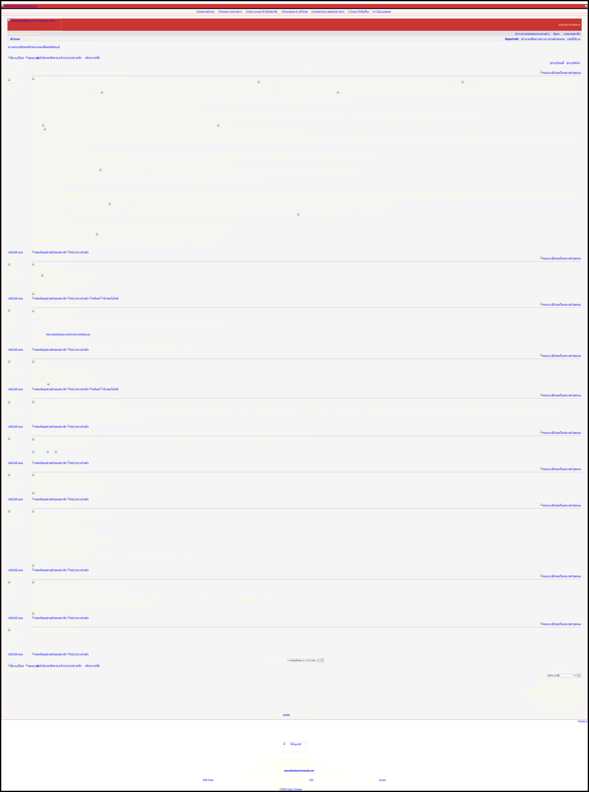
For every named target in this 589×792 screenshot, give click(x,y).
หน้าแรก (210, 11)
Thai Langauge (383, 11)
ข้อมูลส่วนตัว (512, 39)
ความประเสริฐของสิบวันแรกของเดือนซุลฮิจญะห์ (34, 47)
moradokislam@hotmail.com (299, 770)
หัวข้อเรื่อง (363, 11)
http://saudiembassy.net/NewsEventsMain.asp (68, 334)
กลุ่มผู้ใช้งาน (573, 39)
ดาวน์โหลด (302, 11)
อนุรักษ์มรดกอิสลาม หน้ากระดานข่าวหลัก (59, 57)
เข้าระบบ (15, 39)
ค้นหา (556, 33)
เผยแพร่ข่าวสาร (336, 11)
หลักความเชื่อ (92, 57)
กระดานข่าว (235, 11)
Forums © (583, 721)
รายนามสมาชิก (572, 33)
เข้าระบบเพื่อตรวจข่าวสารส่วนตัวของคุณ (543, 39)
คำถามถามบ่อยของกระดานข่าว (532, 33)
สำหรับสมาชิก (270, 11)
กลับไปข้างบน (15, 252)
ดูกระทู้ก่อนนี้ (557, 62)
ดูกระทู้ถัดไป (573, 62)
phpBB (286, 715)
